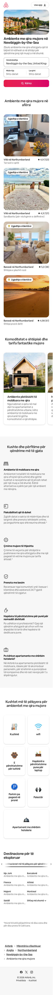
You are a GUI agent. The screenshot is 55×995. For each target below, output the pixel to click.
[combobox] (26, 63)
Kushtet (33, 980)
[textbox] (15, 74)
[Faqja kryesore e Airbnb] (6, 5)
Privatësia (21, 980)
